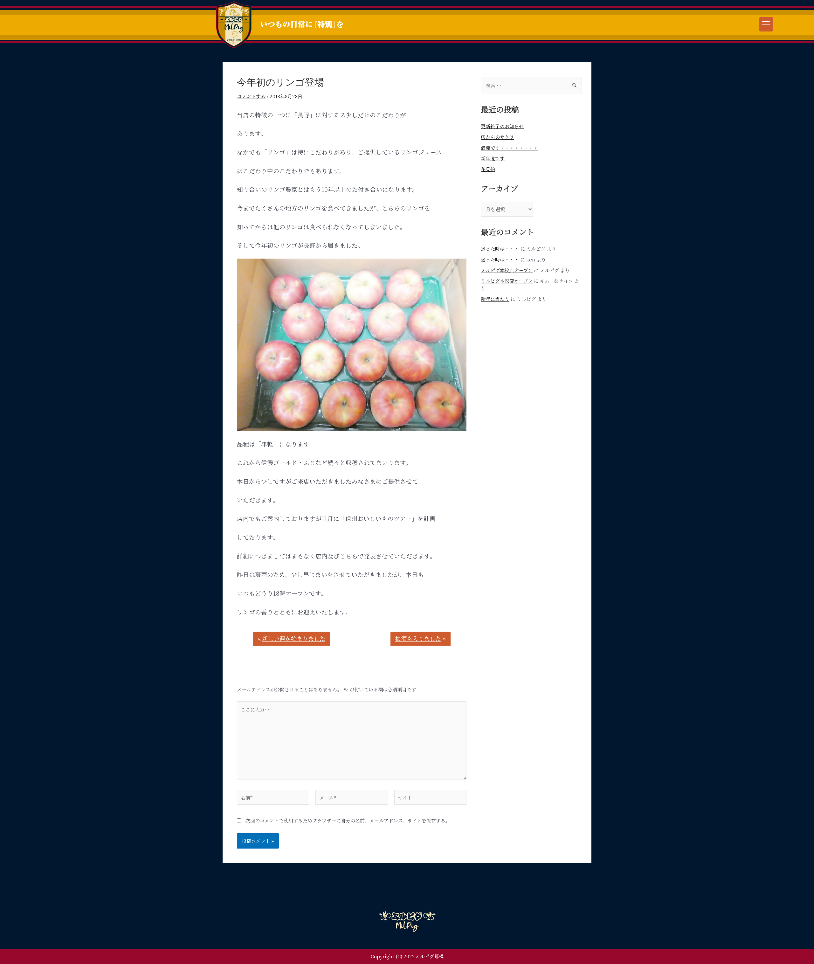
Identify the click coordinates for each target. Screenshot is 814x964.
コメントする (251, 96)
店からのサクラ (497, 137)
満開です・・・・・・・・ (509, 147)
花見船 (488, 169)
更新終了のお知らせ (502, 126)
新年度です (493, 158)
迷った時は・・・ (500, 248)
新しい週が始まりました (293, 638)
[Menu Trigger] (766, 24)
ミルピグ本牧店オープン (507, 270)
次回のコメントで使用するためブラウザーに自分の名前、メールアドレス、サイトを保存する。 (347, 820)
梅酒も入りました (418, 638)
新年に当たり (495, 298)
